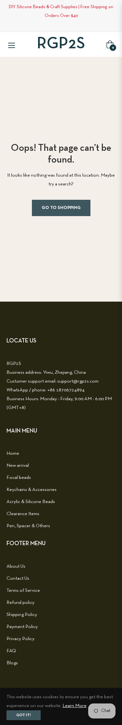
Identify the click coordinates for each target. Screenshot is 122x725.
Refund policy (20, 602)
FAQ (11, 651)
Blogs (12, 663)
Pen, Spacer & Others (28, 526)
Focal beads (19, 477)
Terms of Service (23, 590)
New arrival (18, 465)
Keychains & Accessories (32, 489)
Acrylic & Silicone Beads (31, 501)
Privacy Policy (20, 639)
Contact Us (18, 578)
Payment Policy (22, 626)
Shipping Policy (22, 614)
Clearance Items (23, 514)
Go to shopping (61, 208)
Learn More (74, 705)
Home (13, 453)
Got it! (23, 715)
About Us (16, 566)
